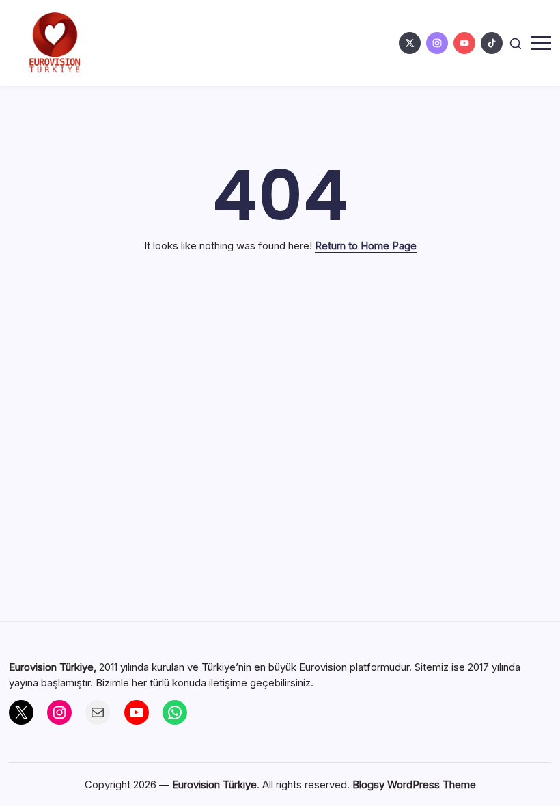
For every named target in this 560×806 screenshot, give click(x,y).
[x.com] (410, 43)
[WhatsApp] (175, 712)
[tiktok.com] (492, 43)
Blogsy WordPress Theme (414, 784)
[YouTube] (136, 712)
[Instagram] (59, 712)
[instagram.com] (437, 43)
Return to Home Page (366, 245)
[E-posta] (97, 712)
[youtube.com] (464, 43)
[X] (21, 712)
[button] (515, 42)
